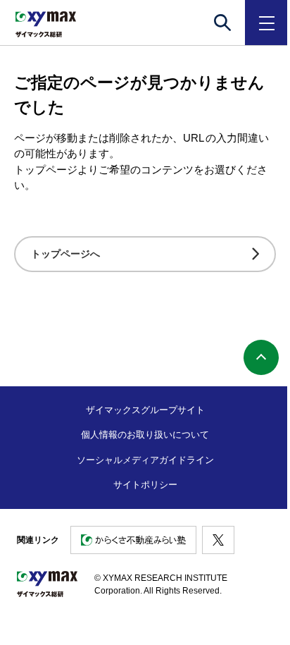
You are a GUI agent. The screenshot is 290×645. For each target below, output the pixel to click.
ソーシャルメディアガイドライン (145, 460)
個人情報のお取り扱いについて (145, 434)
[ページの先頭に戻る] (261, 357)
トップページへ (65, 253)
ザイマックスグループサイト (145, 410)
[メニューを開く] (267, 22)
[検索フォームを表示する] (222, 22)
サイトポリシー (145, 484)
